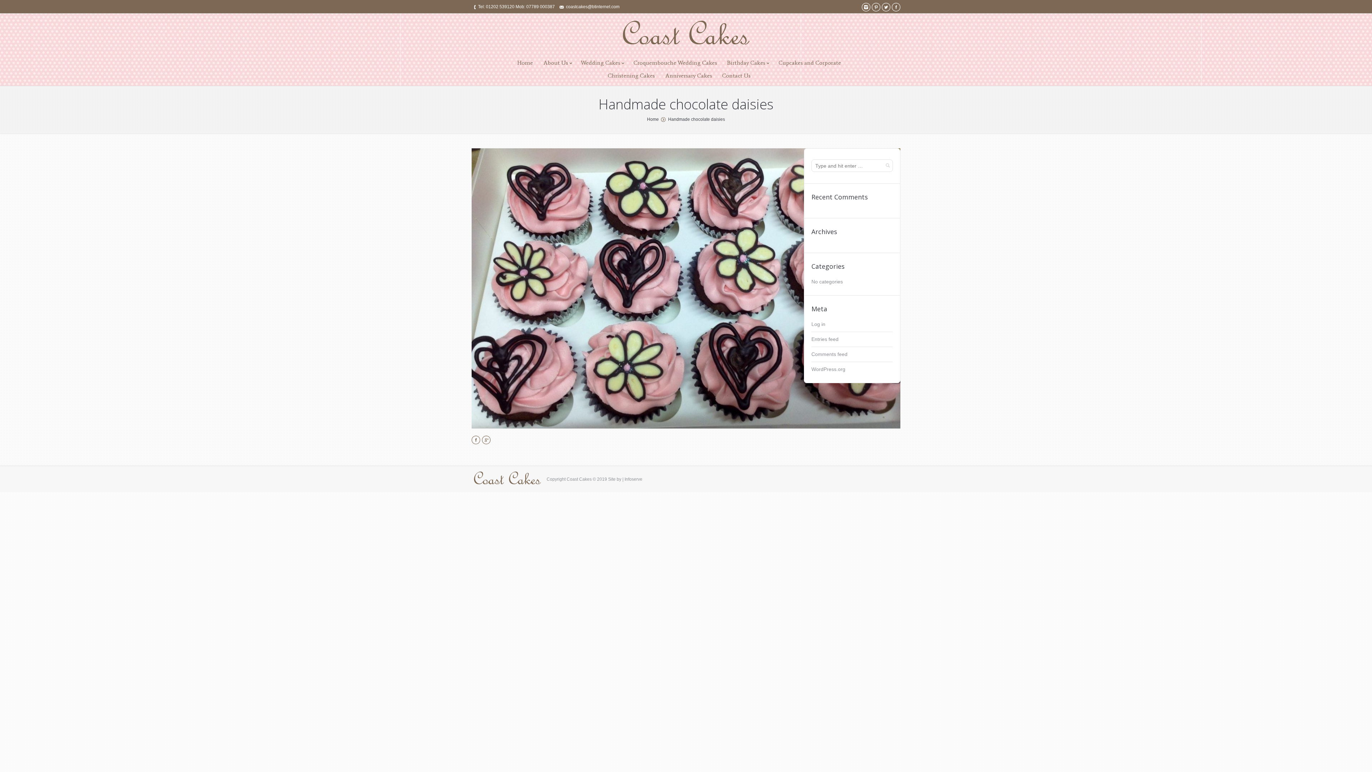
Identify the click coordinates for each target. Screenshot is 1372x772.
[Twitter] (886, 7)
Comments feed (829, 354)
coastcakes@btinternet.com (593, 6)
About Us (555, 62)
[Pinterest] (876, 7)
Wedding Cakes (600, 62)
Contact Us (736, 75)
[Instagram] (866, 7)
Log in (818, 324)
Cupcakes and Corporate (810, 62)
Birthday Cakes (746, 62)
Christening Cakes (631, 75)
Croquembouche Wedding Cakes (675, 62)
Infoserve (633, 479)
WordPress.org (828, 369)
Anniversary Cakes (688, 75)
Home (525, 62)
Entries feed (825, 339)
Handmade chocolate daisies (696, 119)
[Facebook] (896, 7)
